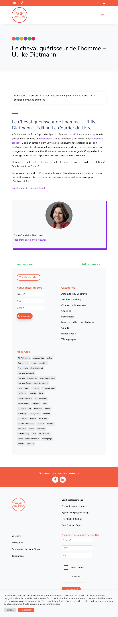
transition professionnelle (28, 438)
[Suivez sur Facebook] (98, 3)
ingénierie (38, 408)
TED (34, 433)
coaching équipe (24, 383)
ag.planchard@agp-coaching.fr (76, 512)
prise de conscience (26, 423)
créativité (32, 393)
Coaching (66, 311)
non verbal (22, 418)
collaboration (23, 388)
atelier (49, 358)
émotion (30, 443)
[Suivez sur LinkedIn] (103, 3)
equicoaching (23, 403)
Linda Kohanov (76, 134)
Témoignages (68, 339)
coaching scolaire (47, 378)
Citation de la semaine (73, 305)
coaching (43, 363)
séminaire (41, 428)
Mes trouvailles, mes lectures (30, 239)
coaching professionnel (27, 378)
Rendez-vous (68, 333)
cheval (33, 363)
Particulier (43, 418)
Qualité (65, 328)
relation (50, 423)
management (35, 413)
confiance (22, 393)
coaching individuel (26, 373)
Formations (67, 316)
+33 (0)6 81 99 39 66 (72, 519)
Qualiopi (40, 423)
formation (36, 403)
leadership (22, 413)
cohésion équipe (41, 383)
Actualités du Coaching (74, 294)
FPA (45, 403)
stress (31, 428)
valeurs (21, 443)
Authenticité (23, 363)
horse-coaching (24, 408)
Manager (46, 413)
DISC (41, 393)
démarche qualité (25, 398)
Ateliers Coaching (71, 299)
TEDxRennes (44, 433)
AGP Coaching (24, 358)
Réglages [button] (10, 610)
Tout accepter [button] (26, 610)
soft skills (22, 428)
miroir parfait (46, 138)
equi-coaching (41, 398)
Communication (48, 388)
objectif (33, 418)
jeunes (47, 408)
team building (23, 433)
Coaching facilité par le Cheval (28, 188)
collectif (35, 388)
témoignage (47, 438)
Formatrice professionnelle (74, 506)
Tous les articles (28, 277)
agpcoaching (38, 358)
